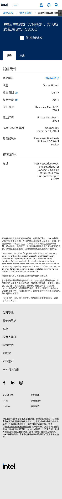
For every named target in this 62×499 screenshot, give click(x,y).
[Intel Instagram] (21, 383)
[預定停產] (16, 99)
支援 (22, 55)
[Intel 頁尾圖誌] (9, 466)
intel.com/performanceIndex (18, 426)
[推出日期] (16, 92)
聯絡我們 (8, 345)
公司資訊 (8, 312)
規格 (9, 55)
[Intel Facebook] (4, 383)
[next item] (60, 13)
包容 (5, 329)
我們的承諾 (9, 321)
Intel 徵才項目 (11, 369)
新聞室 (7, 353)
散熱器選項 (52, 78)
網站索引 (8, 361)
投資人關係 (9, 337)
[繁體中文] (48, 5)
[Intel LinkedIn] (13, 383)
